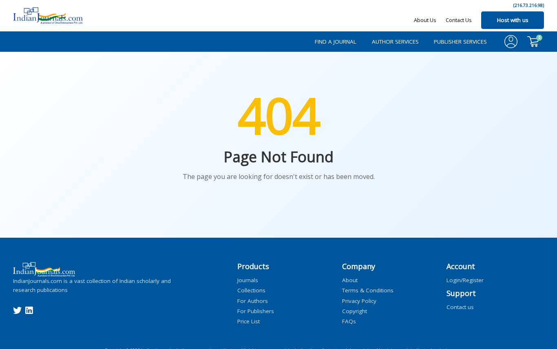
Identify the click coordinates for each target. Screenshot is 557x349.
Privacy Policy (359, 300)
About (350, 280)
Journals (247, 280)
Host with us (512, 20)
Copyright (354, 310)
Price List (248, 321)
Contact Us (459, 20)
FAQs (349, 321)
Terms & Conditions (367, 290)
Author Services (395, 41)
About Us (425, 20)
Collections (251, 290)
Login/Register (465, 280)
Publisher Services (460, 41)
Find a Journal (335, 41)
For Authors (252, 300)
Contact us (460, 307)
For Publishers (255, 310)
